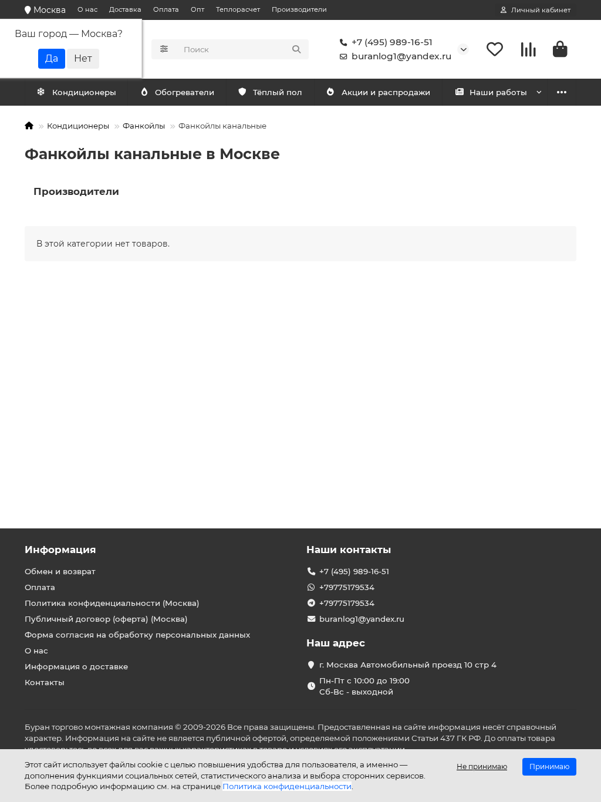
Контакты (45, 682)
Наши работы (498, 92)
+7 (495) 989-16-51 (392, 42)
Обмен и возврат (60, 571)
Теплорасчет (238, 9)
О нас (87, 9)
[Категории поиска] (164, 49)
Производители (299, 9)
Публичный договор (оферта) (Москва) (106, 619)
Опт (197, 9)
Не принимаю (482, 766)
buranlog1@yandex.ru (401, 56)
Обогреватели (184, 92)
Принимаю (549, 766)
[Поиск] (296, 49)
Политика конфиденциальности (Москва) (112, 603)
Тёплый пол (277, 92)
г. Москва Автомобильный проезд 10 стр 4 (408, 664)
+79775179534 (346, 587)
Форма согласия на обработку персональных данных (137, 634)
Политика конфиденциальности (287, 786)
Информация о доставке (76, 666)
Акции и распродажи (386, 92)
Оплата (166, 9)
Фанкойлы (144, 125)
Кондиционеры (84, 92)
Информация (60, 549)
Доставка (125, 9)
